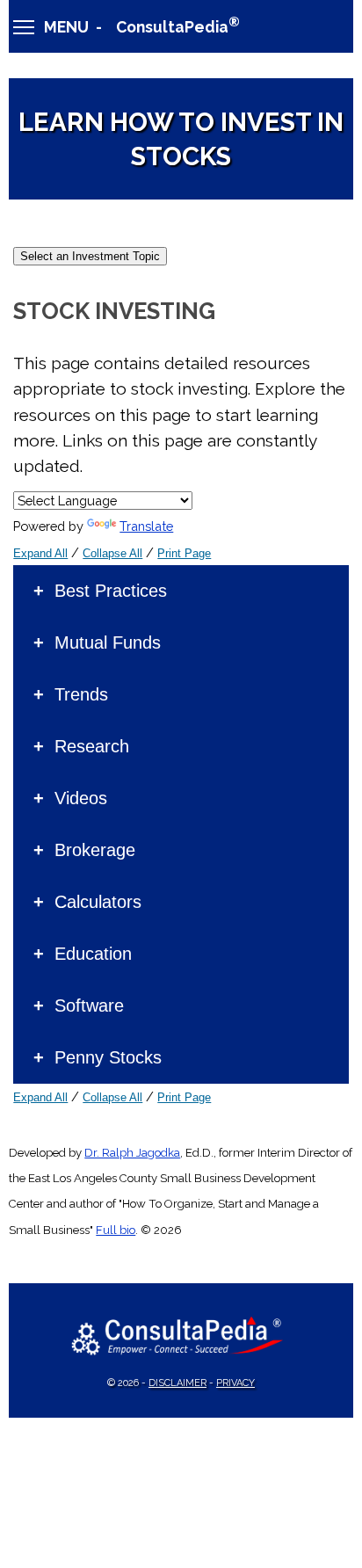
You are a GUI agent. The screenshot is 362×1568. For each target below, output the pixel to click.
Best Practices (110, 590)
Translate (146, 526)
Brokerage (94, 850)
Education (93, 953)
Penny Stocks (108, 1057)
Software (89, 1005)
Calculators (97, 901)
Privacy (235, 1383)
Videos (80, 798)
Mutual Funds (107, 642)
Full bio (115, 1230)
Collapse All (112, 553)
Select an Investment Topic (90, 256)
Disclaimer (177, 1383)
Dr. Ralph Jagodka (132, 1152)
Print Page (184, 553)
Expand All (40, 553)
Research (91, 746)
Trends (81, 694)
